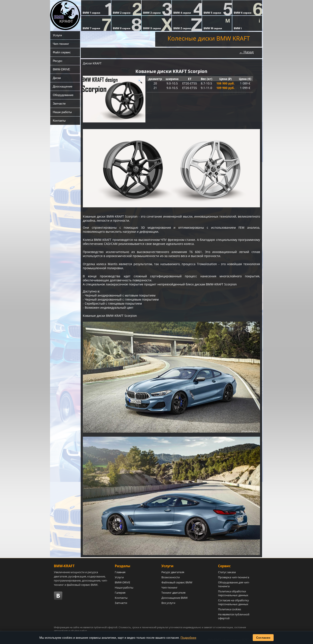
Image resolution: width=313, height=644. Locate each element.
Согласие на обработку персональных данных (233, 602)
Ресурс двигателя (172, 572)
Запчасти (59, 103)
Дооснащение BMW (174, 598)
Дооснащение (62, 86)
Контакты (59, 120)
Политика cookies (229, 609)
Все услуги (168, 603)
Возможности (170, 577)
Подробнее (188, 637)
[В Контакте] (58, 596)
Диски (57, 78)
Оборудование (63, 95)
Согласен (263, 637)
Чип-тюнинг (61, 43)
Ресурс (57, 61)
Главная (120, 572)
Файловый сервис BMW (176, 582)
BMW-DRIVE (61, 69)
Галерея (120, 593)
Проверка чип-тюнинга (233, 577)
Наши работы (62, 112)
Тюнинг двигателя (173, 593)
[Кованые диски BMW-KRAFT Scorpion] (114, 99)
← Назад (246, 52)
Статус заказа (227, 572)
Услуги (57, 35)
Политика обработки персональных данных (233, 593)
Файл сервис (62, 52)
